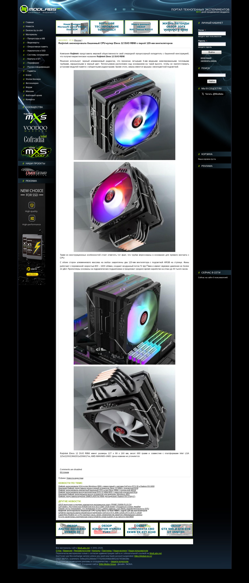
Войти (212, 52)
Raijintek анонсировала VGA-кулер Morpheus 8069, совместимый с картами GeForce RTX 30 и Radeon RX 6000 (106, 486)
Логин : (202, 30)
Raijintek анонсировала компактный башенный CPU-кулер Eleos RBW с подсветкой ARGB (97, 490)
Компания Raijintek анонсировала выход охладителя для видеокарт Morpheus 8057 (94, 494)
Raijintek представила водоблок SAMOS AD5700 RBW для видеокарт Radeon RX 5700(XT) (96, 496)
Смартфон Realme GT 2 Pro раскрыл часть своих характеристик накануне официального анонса (100, 515)
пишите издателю (119, 561)
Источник (64, 472)
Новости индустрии (75, 478)
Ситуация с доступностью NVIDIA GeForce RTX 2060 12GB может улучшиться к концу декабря (99, 507)
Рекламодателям (82, 551)
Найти (212, 81)
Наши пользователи (138, 551)
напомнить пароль (209, 61)
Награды (96, 551)
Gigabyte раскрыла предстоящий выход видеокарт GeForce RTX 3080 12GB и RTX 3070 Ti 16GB (100, 513)
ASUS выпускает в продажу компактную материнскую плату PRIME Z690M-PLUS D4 (94, 504)
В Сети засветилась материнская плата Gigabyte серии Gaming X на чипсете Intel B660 (96, 517)
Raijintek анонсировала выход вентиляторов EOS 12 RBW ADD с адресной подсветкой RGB (97, 492)
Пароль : (202, 41)
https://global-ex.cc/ (143, 556)
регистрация (206, 58)
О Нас (59, 551)
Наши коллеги (120, 551)
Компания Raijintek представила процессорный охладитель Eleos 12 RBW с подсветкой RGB (98, 488)
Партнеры (107, 551)
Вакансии (67, 551)
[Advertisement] (212, 219)
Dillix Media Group (107, 564)
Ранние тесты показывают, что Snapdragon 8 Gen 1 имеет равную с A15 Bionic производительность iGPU (103, 509)
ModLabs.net (84, 548)
